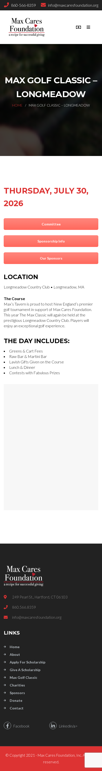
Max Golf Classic (23, 677)
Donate (16, 700)
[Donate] (78, 27)
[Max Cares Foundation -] (30, 27)
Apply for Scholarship (27, 662)
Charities (17, 685)
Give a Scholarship (25, 670)
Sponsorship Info (51, 241)
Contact (17, 708)
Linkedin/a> (67, 726)
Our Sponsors (51, 258)
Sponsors (17, 693)
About (15, 654)
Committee (51, 224)
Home (17, 105)
